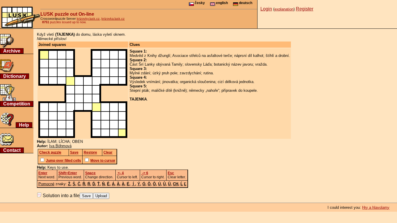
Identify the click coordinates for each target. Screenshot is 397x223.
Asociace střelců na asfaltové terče (202, 55)
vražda (261, 64)
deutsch (245, 3)
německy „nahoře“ (204, 90)
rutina (208, 73)
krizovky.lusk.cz (88, 18)
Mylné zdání (140, 73)
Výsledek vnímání (145, 82)
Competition (16, 103)
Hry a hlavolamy (375, 207)
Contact (12, 150)
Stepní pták (139, 90)
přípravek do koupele (239, 90)
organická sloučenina (197, 82)
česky (199, 3)
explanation (284, 9)
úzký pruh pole (165, 73)
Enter (42, 173)
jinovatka (170, 82)
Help (24, 125)
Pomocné (46, 184)
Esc (171, 173)
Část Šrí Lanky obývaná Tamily (156, 64)
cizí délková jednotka (235, 82)
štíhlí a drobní (277, 55)
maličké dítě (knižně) (169, 90)
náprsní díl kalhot (248, 55)
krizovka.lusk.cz (113, 18)
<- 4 (120, 173)
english (221, 3)
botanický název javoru (233, 64)
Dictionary (14, 76)
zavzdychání (190, 73)
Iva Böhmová (60, 146)
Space (90, 173)
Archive (11, 50)
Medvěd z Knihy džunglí (150, 55)
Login (266, 8)
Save (86, 196)
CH (175, 184)
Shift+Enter (67, 173)
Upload (101, 196)
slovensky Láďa (198, 64)
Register (304, 8)
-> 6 (144, 173)
